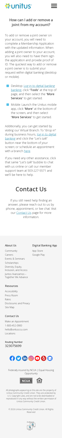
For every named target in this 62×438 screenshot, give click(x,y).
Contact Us (23, 213)
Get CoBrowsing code (31, 426)
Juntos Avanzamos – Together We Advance (16, 275)
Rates (8, 299)
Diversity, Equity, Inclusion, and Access (16, 268)
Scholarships (12, 262)
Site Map (9, 307)
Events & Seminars (15, 258)
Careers (9, 254)
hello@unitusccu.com (16, 329)
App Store (37, 250)
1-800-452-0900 (13, 325)
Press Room (11, 295)
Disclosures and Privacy (17, 303)
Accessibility (11, 291)
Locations (10, 333)
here (27, 151)
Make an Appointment (17, 321)
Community (11, 250)
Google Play (38, 254)
